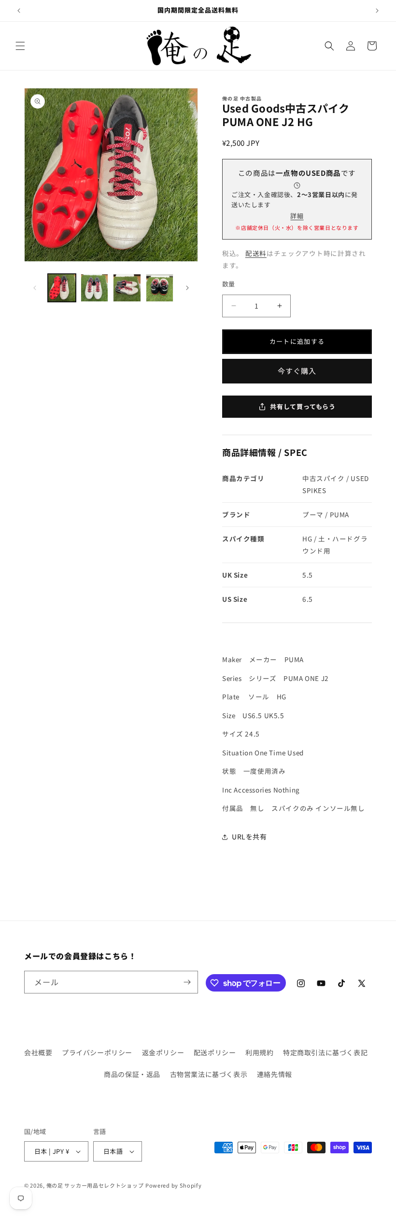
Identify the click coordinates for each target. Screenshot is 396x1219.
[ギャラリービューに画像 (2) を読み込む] (95, 288)
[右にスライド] (187, 287)
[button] (20, 46)
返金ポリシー (163, 1052)
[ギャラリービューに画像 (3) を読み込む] (127, 288)
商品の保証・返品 (132, 1074)
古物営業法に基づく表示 (209, 1074)
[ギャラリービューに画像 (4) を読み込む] (160, 288)
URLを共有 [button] (249, 836)
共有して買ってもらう (303, 406)
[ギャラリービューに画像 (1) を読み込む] (62, 288)
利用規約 (259, 1052)
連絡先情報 (274, 1074)
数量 (228, 283)
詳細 (296, 215)
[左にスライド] (34, 287)
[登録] (187, 982)
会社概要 (38, 1052)
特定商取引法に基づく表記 (325, 1052)
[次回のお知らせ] (377, 10)
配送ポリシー (215, 1052)
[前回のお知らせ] (18, 10)
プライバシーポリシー (97, 1052)
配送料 (256, 253)
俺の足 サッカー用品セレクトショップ (95, 1185)
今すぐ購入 (297, 371)
